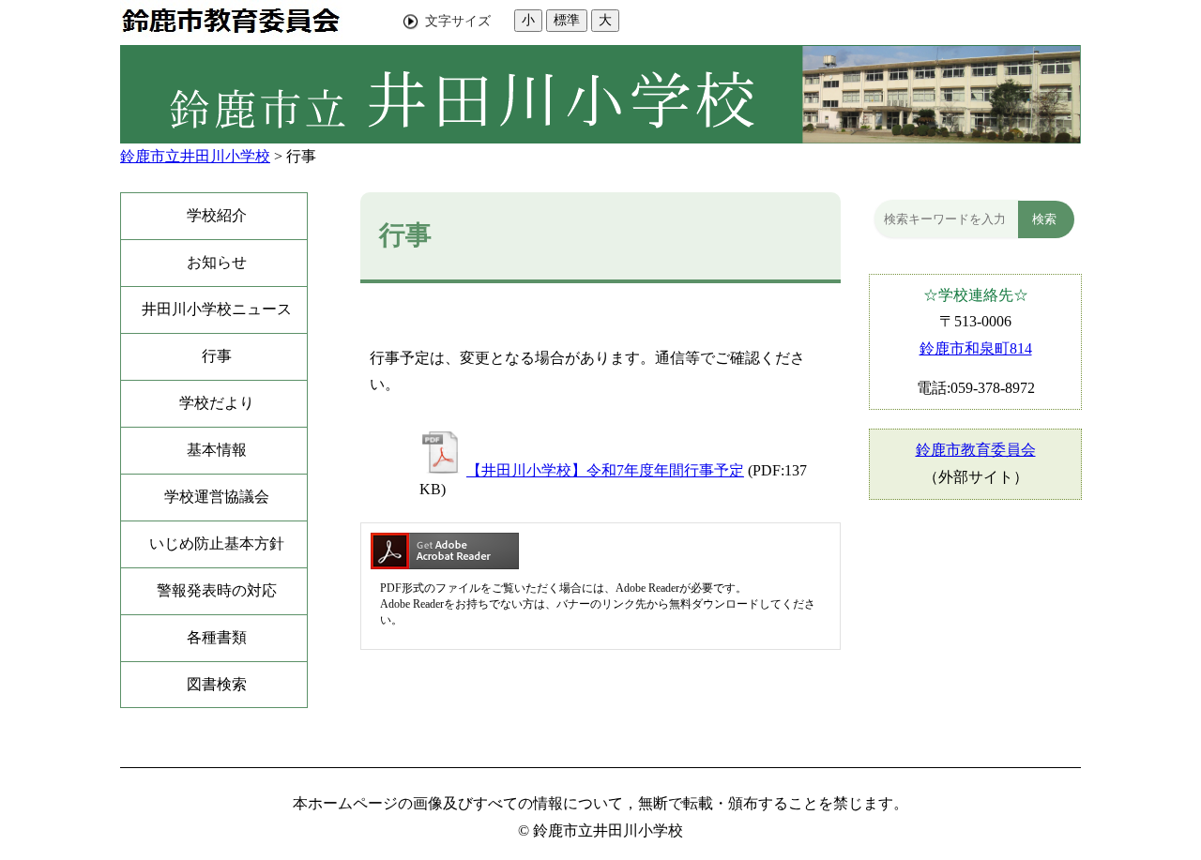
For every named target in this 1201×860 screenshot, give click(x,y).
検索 (1044, 219)
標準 (567, 19)
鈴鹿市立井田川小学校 (195, 156)
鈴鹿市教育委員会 (976, 450)
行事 (301, 156)
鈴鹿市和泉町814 (976, 348)
